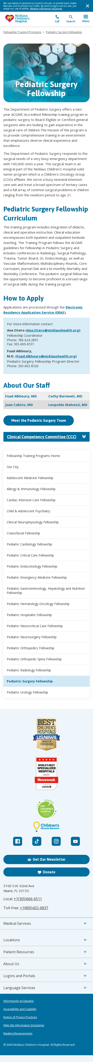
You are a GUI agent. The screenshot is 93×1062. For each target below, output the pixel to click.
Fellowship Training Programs (22, 32)
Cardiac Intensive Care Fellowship (31, 500)
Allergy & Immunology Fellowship (31, 489)
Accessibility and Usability (19, 1009)
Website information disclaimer (46, 8)
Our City (13, 467)
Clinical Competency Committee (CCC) (41, 436)
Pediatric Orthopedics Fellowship (30, 648)
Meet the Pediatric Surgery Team (38, 420)
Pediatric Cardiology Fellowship (29, 544)
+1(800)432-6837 (34, 907)
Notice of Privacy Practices (20, 1017)
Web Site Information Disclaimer (23, 1025)
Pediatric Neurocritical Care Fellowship (35, 626)
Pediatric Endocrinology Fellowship (32, 566)
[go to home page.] (24, 19)
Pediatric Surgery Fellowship (64, 32)
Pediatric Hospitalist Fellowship (29, 615)
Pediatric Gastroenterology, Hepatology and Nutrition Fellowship (46, 590)
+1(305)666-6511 (28, 898)
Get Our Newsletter (49, 859)
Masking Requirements (17, 1033)
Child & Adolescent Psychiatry (28, 511)
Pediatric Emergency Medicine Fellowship (37, 577)
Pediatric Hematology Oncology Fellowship (38, 604)
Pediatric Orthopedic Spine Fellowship (34, 659)
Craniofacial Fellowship (23, 533)
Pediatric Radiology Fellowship (29, 670)
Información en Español (18, 1001)
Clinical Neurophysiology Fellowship (33, 522)
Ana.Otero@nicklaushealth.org (53, 330)
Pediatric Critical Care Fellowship (30, 555)
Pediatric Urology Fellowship (27, 692)
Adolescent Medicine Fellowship (30, 478)
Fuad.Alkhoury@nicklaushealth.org (46, 356)
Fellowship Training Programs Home (33, 456)
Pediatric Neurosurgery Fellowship (32, 637)
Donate (49, 872)
